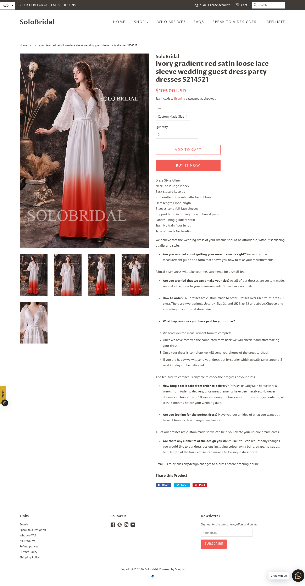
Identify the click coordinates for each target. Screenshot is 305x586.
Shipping (179, 98)
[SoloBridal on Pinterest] (119, 525)
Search (24, 524)
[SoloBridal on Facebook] (112, 525)
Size (158, 109)
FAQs (199, 22)
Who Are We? (171, 22)
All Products (27, 541)
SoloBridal (37, 22)
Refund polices (29, 546)
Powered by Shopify (172, 569)
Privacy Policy (28, 552)
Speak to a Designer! (235, 22)
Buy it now (188, 165)
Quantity (162, 127)
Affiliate (275, 22)
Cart (244, 5)
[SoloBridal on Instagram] (126, 525)
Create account (219, 5)
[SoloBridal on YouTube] (133, 525)
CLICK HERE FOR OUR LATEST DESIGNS (48, 5)
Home (119, 22)
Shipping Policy (30, 557)
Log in (197, 5)
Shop (140, 22)
